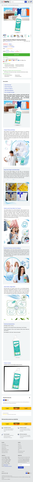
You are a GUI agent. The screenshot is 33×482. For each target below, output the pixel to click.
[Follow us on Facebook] (2, 473)
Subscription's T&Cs (5, 452)
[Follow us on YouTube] (5, 473)
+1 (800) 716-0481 (5, 464)
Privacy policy (4, 444)
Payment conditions (5, 451)
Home (2, 5)
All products (5, 5)
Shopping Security (7, 73)
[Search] (26, 2)
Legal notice (20, 448)
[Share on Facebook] (24, 41)
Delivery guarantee (7, 63)
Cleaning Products (7, 41)
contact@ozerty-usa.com (8, 466)
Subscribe (20, 467)
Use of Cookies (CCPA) (5, 445)
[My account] (28, 1)
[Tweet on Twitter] (27, 41)
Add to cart (16, 54)
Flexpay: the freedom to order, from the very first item (12, 70)
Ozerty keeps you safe (21, 451)
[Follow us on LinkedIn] (7, 473)
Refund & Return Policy (5, 449)
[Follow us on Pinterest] (4, 473)
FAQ (18, 449)
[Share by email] (29, 41)
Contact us (19, 445)
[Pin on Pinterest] (26, 41)
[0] (30, 1)
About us (19, 444)
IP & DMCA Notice (20, 452)
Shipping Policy (4, 448)
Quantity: (4, 51)
